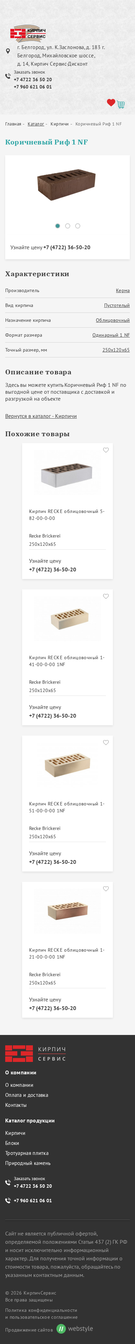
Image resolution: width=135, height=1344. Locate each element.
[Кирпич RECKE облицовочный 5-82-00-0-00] (67, 476)
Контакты (16, 1105)
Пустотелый (117, 305)
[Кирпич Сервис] (27, 34)
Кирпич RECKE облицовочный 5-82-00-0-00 (67, 514)
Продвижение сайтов (29, 1330)
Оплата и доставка (26, 1095)
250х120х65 (116, 350)
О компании (19, 1085)
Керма (123, 290)
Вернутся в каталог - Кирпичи (41, 415)
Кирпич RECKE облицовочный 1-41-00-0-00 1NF (67, 661)
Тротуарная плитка (26, 1153)
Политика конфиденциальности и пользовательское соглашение (41, 1313)
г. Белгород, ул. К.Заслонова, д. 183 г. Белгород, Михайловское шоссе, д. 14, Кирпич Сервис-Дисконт (61, 55)
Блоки (12, 1143)
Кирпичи (15, 1133)
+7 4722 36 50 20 (33, 79)
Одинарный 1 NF (111, 335)
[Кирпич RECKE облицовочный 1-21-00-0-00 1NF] (67, 915)
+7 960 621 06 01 (33, 87)
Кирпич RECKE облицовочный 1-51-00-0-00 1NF (67, 807)
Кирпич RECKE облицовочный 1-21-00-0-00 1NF (67, 953)
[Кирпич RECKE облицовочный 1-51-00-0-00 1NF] (67, 769)
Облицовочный (113, 320)
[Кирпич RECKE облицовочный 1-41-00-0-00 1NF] (67, 622)
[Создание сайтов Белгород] (73, 1329)
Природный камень (28, 1163)
